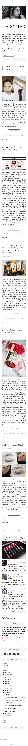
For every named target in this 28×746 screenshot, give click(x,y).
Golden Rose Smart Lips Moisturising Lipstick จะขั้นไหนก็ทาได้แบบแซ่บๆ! (16, 563)
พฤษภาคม (8, 688)
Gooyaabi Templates (14, 744)
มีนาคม (7, 692)
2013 (4, 720)
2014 (4, 718)
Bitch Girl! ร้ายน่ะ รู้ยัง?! (12, 445)
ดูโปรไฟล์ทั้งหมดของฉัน (8, 618)
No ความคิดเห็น (5, 322)
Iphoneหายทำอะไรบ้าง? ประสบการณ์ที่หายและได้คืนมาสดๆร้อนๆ (16, 577)
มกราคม (7, 716)
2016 (4, 668)
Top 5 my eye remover (10, 711)
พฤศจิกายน (8, 674)
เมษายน (7, 690)
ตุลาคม (7, 677)
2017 (4, 666)
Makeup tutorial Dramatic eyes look (17, 601)
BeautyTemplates (14, 742)
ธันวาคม (7, 672)
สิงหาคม (7, 681)
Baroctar (14, 26)
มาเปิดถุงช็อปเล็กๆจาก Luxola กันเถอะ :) (11, 148)
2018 (4, 663)
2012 (4, 722)
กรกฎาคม (7, 683)
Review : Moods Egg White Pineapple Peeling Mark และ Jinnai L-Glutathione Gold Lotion (14, 249)
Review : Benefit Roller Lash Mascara (12, 331)
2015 (4, 670)
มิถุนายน (7, 686)
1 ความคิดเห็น (4, 139)
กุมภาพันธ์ (8, 713)
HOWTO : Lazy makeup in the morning (13, 67)
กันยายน (7, 679)
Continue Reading (14, 130)
